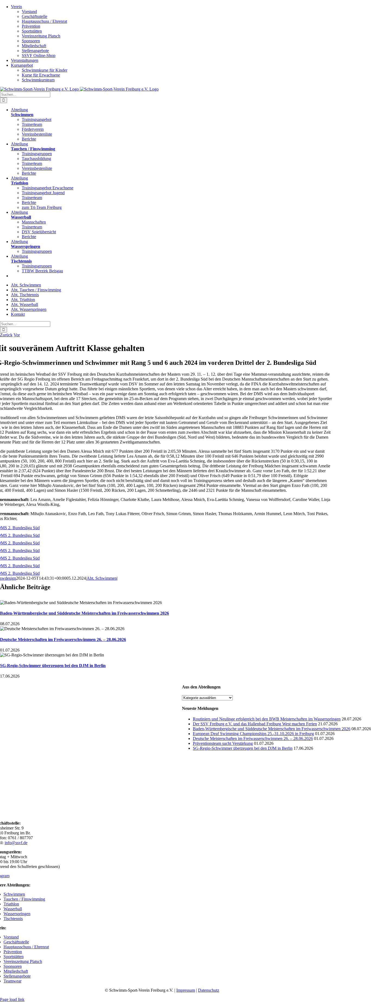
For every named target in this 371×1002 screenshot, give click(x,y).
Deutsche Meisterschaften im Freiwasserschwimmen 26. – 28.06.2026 (63, 639)
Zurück (6, 335)
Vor (17, 335)
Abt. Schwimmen (102, 578)
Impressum (185, 990)
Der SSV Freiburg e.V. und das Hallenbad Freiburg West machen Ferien (255, 724)
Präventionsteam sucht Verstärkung (223, 743)
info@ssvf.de (16, 842)
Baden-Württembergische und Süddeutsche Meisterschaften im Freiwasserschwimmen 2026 (84, 613)
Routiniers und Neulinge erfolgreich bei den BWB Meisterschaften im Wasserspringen (267, 719)
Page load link (12, 999)
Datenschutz (208, 990)
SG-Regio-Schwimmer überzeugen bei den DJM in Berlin (53, 665)
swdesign (8, 578)
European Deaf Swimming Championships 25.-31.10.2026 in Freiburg (253, 733)
